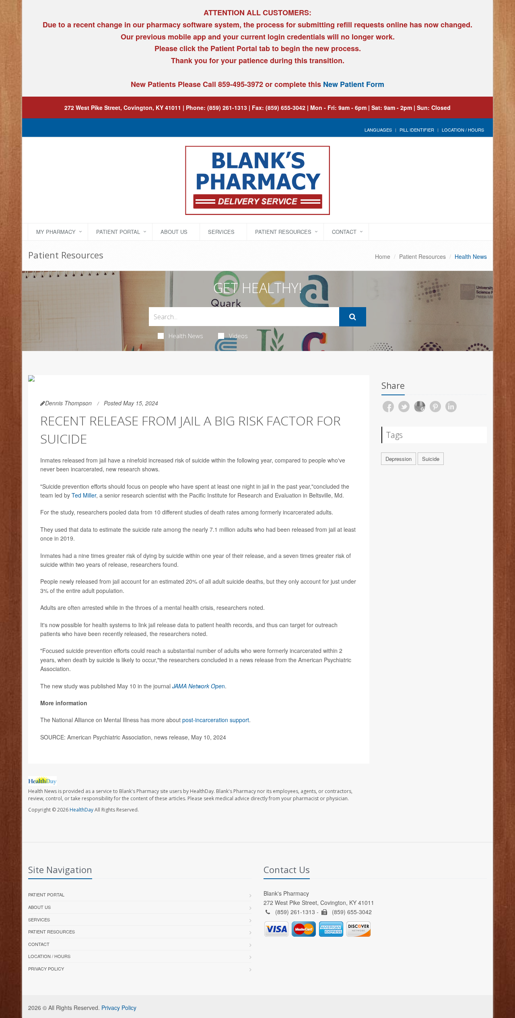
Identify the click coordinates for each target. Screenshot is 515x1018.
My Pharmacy (56, 231)
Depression (398, 459)
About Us (174, 231)
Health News (186, 336)
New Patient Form (353, 84)
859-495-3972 (239, 84)
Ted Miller (84, 495)
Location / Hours (463, 129)
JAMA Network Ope (197, 686)
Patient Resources (283, 231)
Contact (344, 231)
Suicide (430, 459)
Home (382, 256)
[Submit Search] (352, 316)
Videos (238, 336)
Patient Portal (118, 231)
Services (221, 231)
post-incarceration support (215, 720)
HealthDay (81, 809)
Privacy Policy (46, 968)
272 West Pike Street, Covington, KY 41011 (122, 107)
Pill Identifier (417, 129)
